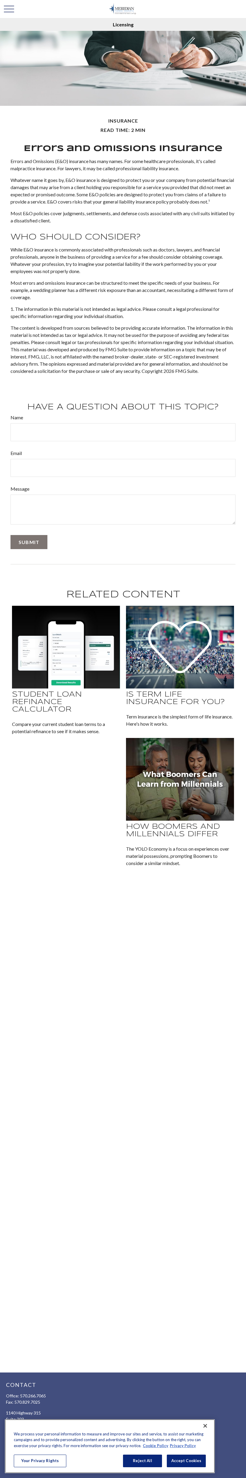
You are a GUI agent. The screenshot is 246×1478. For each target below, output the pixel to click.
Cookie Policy (155, 1445)
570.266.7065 (33, 1395)
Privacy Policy (183, 1445)
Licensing (123, 24)
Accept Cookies (186, 1460)
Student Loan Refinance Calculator (47, 702)
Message (19, 489)
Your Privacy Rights (40, 1460)
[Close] (205, 1425)
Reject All (142, 1460)
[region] (110, 1446)
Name (16, 417)
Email (16, 453)
